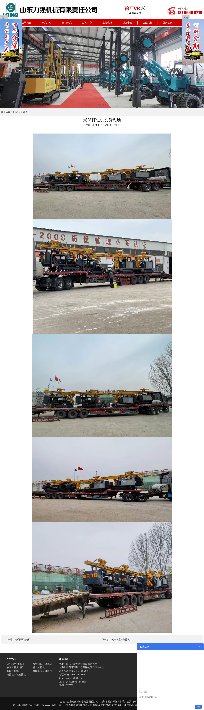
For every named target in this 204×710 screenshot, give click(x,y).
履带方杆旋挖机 (15, 667)
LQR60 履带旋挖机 (120, 639)
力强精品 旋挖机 (15, 664)
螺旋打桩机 (13, 671)
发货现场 (22, 112)
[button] (3, 67)
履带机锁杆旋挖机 (42, 664)
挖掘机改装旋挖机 (16, 674)
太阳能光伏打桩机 (42, 671)
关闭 (4, 17)
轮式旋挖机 (39, 667)
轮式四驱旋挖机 (22, 639)
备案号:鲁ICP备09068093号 (107, 705)
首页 (14, 112)
